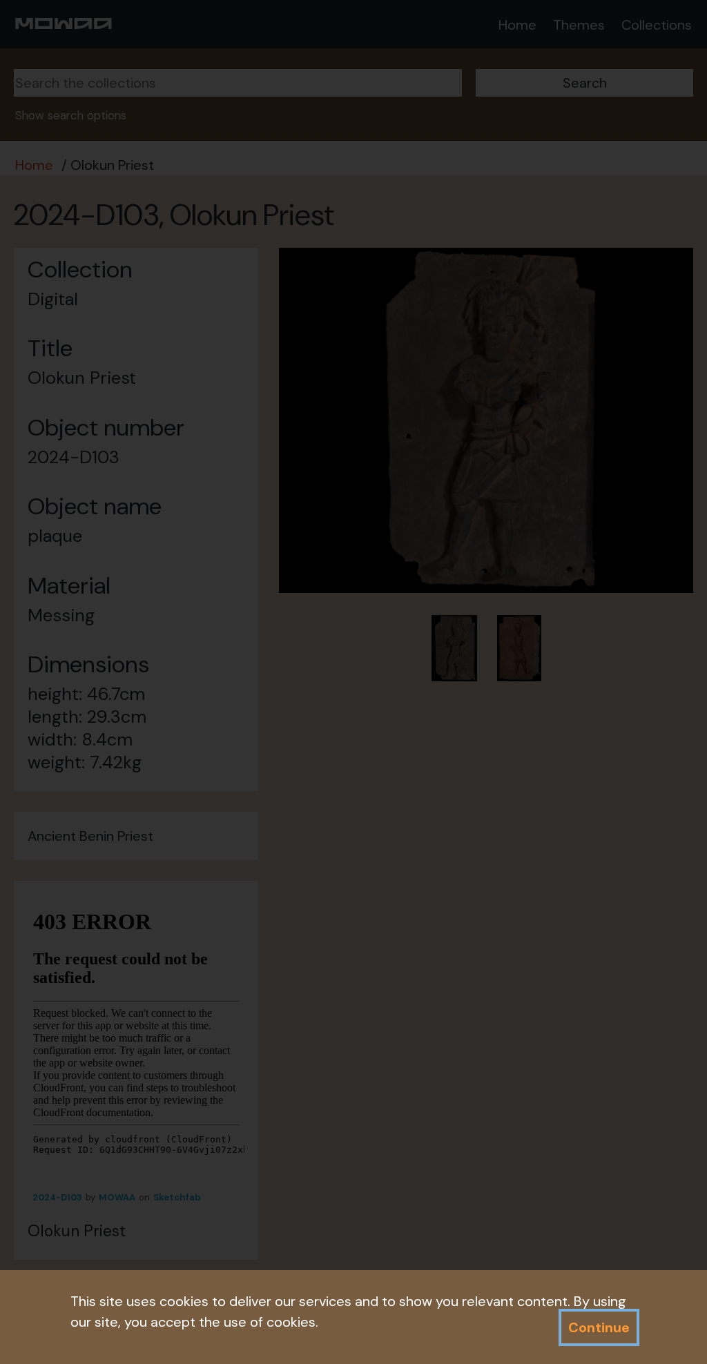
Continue (599, 1327)
